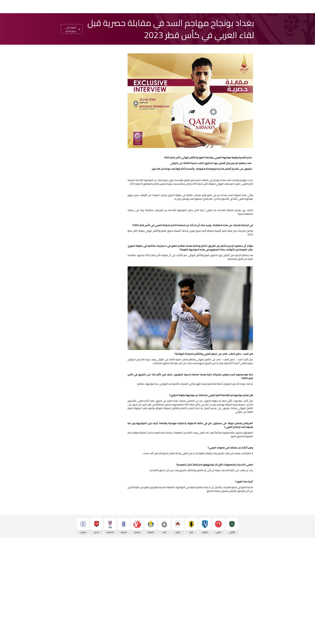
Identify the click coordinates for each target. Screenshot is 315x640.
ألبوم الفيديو (119, 571)
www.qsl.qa (230, 632)
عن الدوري (251, 588)
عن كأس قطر (184, 579)
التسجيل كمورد (85, 584)
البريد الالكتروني (77, 192)
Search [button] (4, 6)
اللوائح (89, 592)
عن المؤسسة (86, 563)
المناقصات (87, 571)
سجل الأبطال (250, 592)
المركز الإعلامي (118, 579)
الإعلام (137, 7)
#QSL (72, 7)
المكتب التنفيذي (85, 567)
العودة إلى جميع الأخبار (70, 29)
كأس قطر (179, 7)
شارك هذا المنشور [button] (107, 176)
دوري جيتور (195, 7)
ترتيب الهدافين (250, 580)
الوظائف (88, 575)
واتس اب (79, 184)
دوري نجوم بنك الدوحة (217, 7)
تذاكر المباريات (250, 596)
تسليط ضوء (122, 7)
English (34, 6)
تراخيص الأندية (86, 588)
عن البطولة (153, 584)
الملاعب (252, 600)
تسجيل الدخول (52, 6)
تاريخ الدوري (251, 584)
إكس (111, 192)
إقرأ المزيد (111, 107)
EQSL (148, 7)
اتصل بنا (252, 615)
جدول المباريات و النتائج (246, 572)
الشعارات (121, 584)
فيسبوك (110, 184)
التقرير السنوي (86, 579)
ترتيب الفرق (251, 576)
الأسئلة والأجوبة (249, 619)
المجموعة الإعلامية (116, 575)
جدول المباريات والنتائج (214, 567)
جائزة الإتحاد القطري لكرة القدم (95, 7)
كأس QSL (163, 7)
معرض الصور (119, 567)
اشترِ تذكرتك (15, 7)
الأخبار (122, 563)
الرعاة (253, 605)
